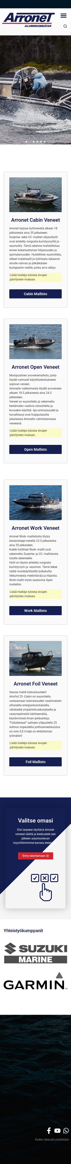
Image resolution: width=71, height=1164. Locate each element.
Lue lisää (35, 130)
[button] (63, 15)
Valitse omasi (35, 820)
